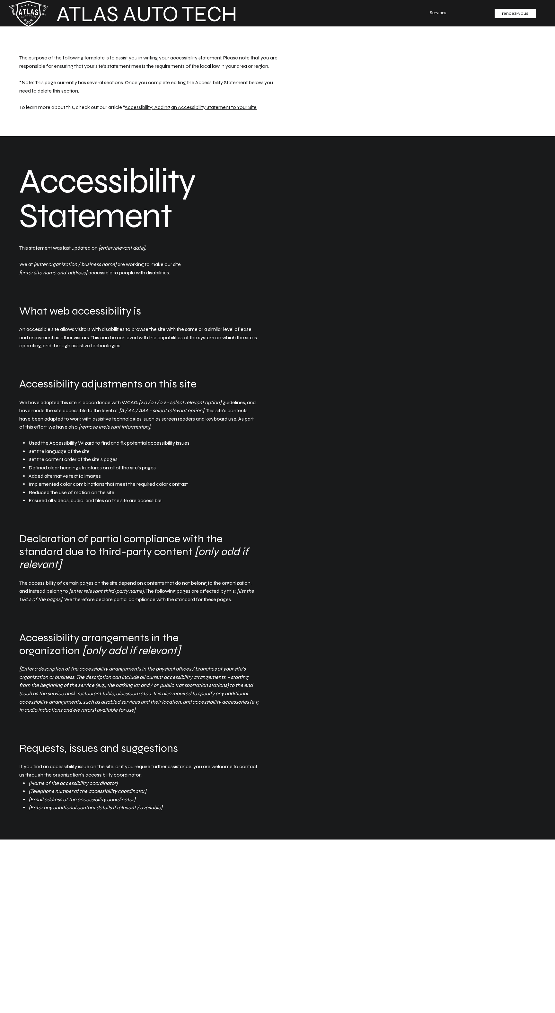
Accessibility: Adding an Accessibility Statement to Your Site (191, 107)
